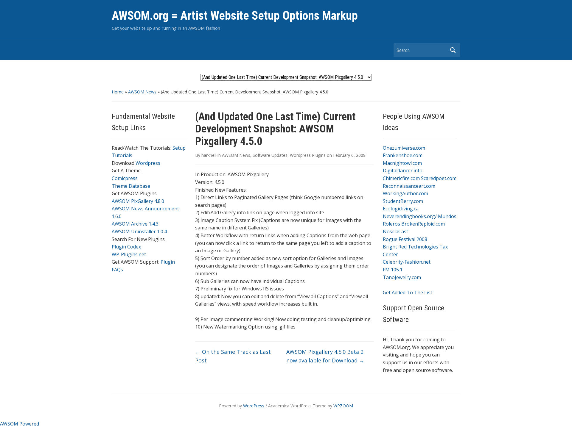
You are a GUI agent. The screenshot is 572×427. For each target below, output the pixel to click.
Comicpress (125, 178)
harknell (208, 155)
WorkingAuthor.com (405, 193)
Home (118, 92)
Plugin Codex (126, 246)
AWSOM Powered (19, 423)
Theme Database (131, 186)
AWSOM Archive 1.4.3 (135, 223)
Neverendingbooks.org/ (410, 216)
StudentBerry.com (403, 201)
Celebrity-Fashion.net (406, 262)
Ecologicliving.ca (401, 208)
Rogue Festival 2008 (405, 239)
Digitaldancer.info (402, 170)
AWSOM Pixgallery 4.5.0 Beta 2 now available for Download (325, 356)
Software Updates (270, 155)
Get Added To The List (407, 292)
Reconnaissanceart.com (409, 186)
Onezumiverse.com (404, 148)
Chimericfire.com (401, 178)
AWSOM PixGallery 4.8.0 (138, 201)
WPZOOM (343, 406)
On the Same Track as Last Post (233, 356)
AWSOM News (142, 92)
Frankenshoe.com (402, 155)
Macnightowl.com (402, 163)
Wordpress (148, 163)
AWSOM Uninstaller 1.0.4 (139, 231)
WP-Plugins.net (129, 254)
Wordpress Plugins (308, 155)
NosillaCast (395, 231)
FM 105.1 (392, 269)
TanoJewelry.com (402, 277)
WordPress (253, 406)
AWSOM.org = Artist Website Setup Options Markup (235, 16)
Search (452, 50)
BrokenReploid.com (423, 223)
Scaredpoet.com (438, 178)
